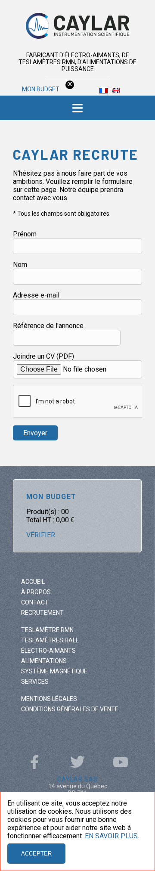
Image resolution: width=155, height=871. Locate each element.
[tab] (77, 108)
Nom (20, 264)
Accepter (36, 853)
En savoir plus (111, 836)
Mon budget (45, 89)
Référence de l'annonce (48, 326)
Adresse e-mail (36, 295)
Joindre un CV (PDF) (43, 356)
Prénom (25, 234)
